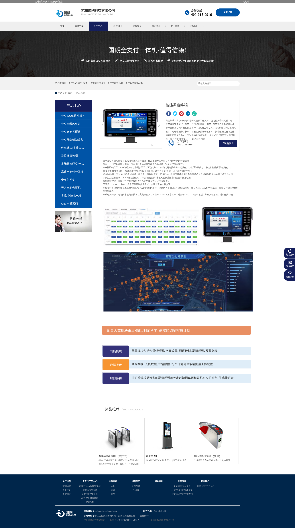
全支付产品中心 (89, 481)
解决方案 (79, 26)
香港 (113, 490)
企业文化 (67, 490)
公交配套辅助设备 (134, 83)
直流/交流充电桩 (71, 195)
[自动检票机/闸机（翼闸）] (215, 435)
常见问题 (182, 481)
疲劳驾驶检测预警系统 (90, 486)
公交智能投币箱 (115, 83)
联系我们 (194, 26)
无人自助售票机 (71, 187)
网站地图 (159, 481)
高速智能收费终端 (89, 498)
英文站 (246, 1)
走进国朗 (67, 494)
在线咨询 (228, 143)
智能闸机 (90, 502)
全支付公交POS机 (89, 494)
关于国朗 (175, 26)
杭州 (113, 486)
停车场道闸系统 (89, 490)
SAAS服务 (118, 26)
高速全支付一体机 (72, 171)
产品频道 (80, 93)
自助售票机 (152, 456)
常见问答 (136, 486)
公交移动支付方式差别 (182, 494)
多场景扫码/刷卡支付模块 (73, 163)
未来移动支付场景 (182, 486)
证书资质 (67, 486)
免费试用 (227, 12)
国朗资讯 (156, 26)
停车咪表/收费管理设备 (73, 147)
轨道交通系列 (69, 203)
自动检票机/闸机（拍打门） (113, 456)
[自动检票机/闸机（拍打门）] (120, 435)
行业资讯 (136, 490)
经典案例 (137, 26)
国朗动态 (136, 481)
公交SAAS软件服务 (78, 83)
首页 (62, 26)
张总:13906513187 (205, 486)
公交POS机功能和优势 (182, 490)
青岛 (113, 494)
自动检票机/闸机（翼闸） (207, 456)
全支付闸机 (68, 179)
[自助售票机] (168, 435)
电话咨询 (290, 254)
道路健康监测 (69, 155)
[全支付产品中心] (147, 76)
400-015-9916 (201, 15)
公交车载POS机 (97, 83)
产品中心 (98, 26)
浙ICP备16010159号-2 (128, 520)
